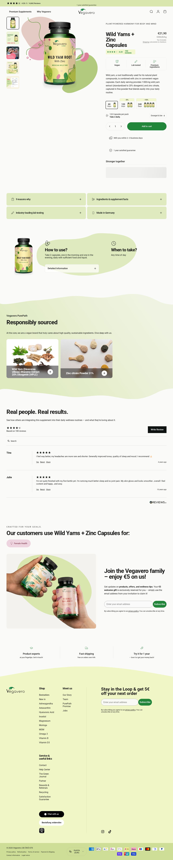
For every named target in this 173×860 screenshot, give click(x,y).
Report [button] (42, 462)
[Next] (90, 59)
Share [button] (48, 462)
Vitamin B (43, 738)
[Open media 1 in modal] (59, 55)
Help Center (44, 769)
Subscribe (159, 604)
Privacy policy (11, 852)
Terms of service (33, 852)
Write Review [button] (157, 429)
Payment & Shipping (47, 852)
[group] (20, 428)
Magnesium (44, 721)
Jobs (65, 710)
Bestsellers (44, 695)
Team (65, 699)
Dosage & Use (156, 115)
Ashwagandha (46, 703)
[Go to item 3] (12, 52)
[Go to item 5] (12, 82)
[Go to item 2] (12, 38)
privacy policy (133, 611)
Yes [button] (37, 462)
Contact (42, 765)
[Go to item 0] (12, 23)
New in (42, 699)
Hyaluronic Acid (46, 712)
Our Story (67, 695)
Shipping (146, 42)
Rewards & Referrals (44, 786)
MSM (41, 729)
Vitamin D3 (44, 742)
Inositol (42, 716)
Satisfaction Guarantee (45, 798)
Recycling (43, 792)
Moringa (43, 725)
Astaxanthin (45, 708)
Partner (42, 781)
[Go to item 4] (12, 67)
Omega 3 (43, 734)
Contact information (13, 855)
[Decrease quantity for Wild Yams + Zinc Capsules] (109, 126)
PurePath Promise (67, 705)
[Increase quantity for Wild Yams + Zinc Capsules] (122, 126)
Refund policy (21, 852)
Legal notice (26, 855)
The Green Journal (44, 775)
